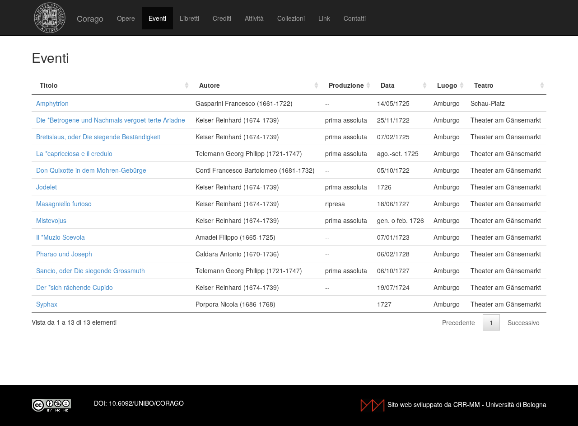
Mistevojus (51, 220)
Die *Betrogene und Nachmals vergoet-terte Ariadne (110, 119)
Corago (90, 18)
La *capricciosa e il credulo (74, 153)
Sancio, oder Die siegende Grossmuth (90, 270)
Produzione (346, 85)
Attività (254, 18)
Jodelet (46, 186)
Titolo (49, 85)
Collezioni (291, 18)
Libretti (189, 18)
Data (388, 85)
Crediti (222, 18)
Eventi (157, 18)
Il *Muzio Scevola (60, 236)
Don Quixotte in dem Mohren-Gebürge (91, 170)
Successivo (524, 322)
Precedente (458, 322)
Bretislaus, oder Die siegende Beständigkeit (98, 136)
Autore (209, 85)
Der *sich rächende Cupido (74, 287)
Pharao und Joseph (64, 253)
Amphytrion (52, 103)
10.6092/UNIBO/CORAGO (146, 402)
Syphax (46, 303)
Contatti (355, 18)
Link (324, 18)
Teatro (484, 85)
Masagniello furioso (64, 203)
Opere (126, 18)
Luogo (447, 85)
